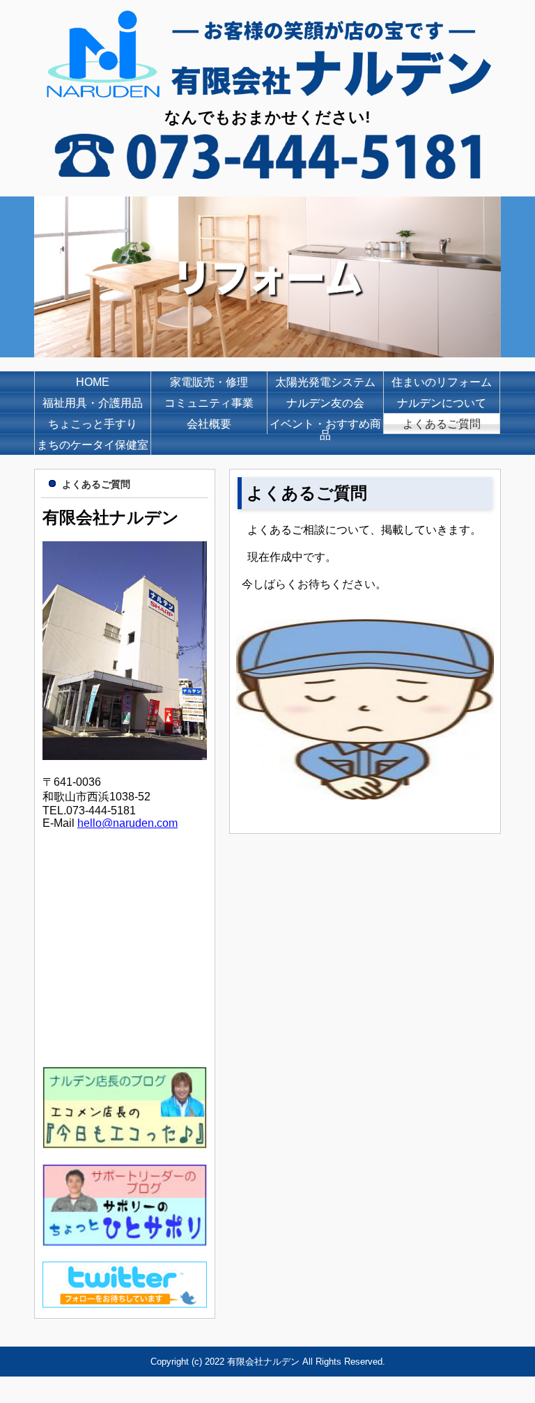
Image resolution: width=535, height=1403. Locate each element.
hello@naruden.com (127, 823)
